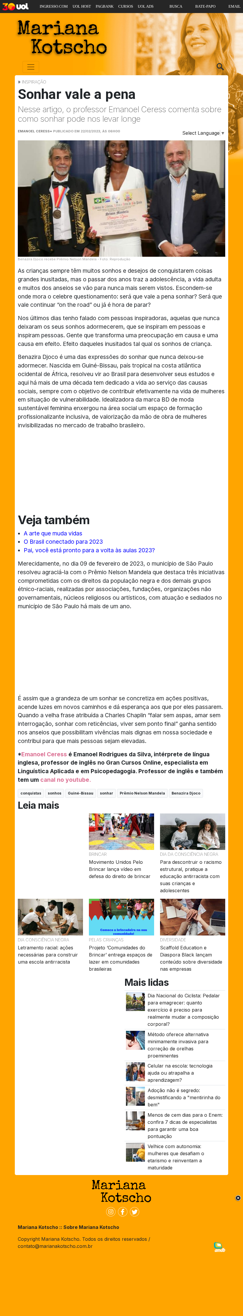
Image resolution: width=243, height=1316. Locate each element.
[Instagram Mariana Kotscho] (110, 1211)
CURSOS (125, 6)
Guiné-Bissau (80, 793)
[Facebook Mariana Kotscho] (121, 1211)
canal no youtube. (65, 779)
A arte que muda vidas (53, 533)
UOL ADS (146, 6)
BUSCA (176, 6)
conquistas (30, 793)
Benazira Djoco (186, 793)
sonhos (54, 793)
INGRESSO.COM (54, 6)
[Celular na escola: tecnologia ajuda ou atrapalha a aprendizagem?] (135, 1071)
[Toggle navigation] (31, 67)
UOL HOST (82, 6)
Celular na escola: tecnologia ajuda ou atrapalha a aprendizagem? (180, 1073)
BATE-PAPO (205, 6)
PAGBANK (104, 6)
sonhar (106, 793)
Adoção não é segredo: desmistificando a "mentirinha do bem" (184, 1097)
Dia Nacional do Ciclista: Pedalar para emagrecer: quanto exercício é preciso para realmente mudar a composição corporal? (184, 1010)
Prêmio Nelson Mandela (142, 793)
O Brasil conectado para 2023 (63, 541)
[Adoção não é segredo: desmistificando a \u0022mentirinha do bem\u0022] (135, 1096)
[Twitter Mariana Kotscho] (133, 1211)
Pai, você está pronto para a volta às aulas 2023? (89, 550)
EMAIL (234, 6)
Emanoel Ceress (44, 754)
